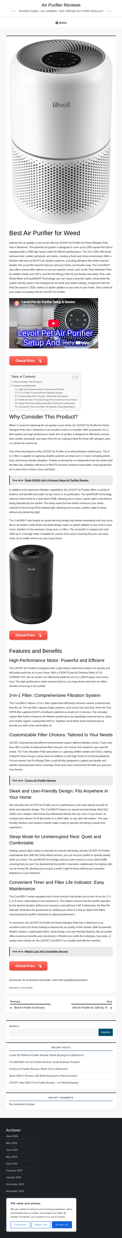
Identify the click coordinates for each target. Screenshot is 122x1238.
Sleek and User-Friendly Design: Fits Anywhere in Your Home (48, 399)
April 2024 (12, 1163)
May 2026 (11, 1143)
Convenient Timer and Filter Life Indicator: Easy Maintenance (47, 406)
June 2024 (12, 1150)
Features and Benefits (24, 385)
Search (14, 1026)
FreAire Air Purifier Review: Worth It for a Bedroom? (38, 1069)
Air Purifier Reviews (61, 5)
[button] (61, 23)
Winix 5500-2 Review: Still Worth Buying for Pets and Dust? (43, 1075)
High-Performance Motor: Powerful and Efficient (41, 389)
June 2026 (12, 1136)
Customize (20, 1224)
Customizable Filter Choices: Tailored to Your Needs (43, 396)
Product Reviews (21, 988)
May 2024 (11, 1156)
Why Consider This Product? (28, 381)
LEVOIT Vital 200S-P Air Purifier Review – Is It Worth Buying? (44, 1082)
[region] (41, 1215)
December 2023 (15, 1184)
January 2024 (13, 1177)
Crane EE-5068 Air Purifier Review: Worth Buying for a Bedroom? (46, 1055)
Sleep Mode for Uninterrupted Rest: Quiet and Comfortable (47, 403)
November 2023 (15, 1191)
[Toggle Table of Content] (73, 377)
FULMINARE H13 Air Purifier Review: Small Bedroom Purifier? (44, 1062)
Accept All (62, 1224)
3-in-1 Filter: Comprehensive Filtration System (41, 392)
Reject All (41, 1224)
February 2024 (14, 1170)
